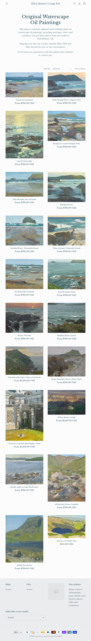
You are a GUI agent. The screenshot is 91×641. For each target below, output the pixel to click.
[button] (6, 3)
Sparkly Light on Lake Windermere (24, 487)
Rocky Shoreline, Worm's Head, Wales (66, 379)
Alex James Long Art (41, 636)
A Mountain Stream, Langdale (66, 504)
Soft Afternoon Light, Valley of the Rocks (24, 377)
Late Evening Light (24, 161)
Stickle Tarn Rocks (24, 565)
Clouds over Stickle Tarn (66, 541)
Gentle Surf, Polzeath (24, 100)
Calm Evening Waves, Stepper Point (66, 100)
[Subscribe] (43, 617)
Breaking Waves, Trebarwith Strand (24, 248)
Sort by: (47, 69)
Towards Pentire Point (67, 292)
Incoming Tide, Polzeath (24, 292)
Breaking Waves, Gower (66, 336)
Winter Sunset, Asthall (66, 417)
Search (9, 589)
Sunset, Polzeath (24, 335)
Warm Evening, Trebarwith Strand (66, 248)
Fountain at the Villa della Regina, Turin (24, 443)
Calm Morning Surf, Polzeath (24, 199)
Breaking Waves (66, 205)
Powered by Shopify (55, 636)
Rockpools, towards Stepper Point (66, 144)
